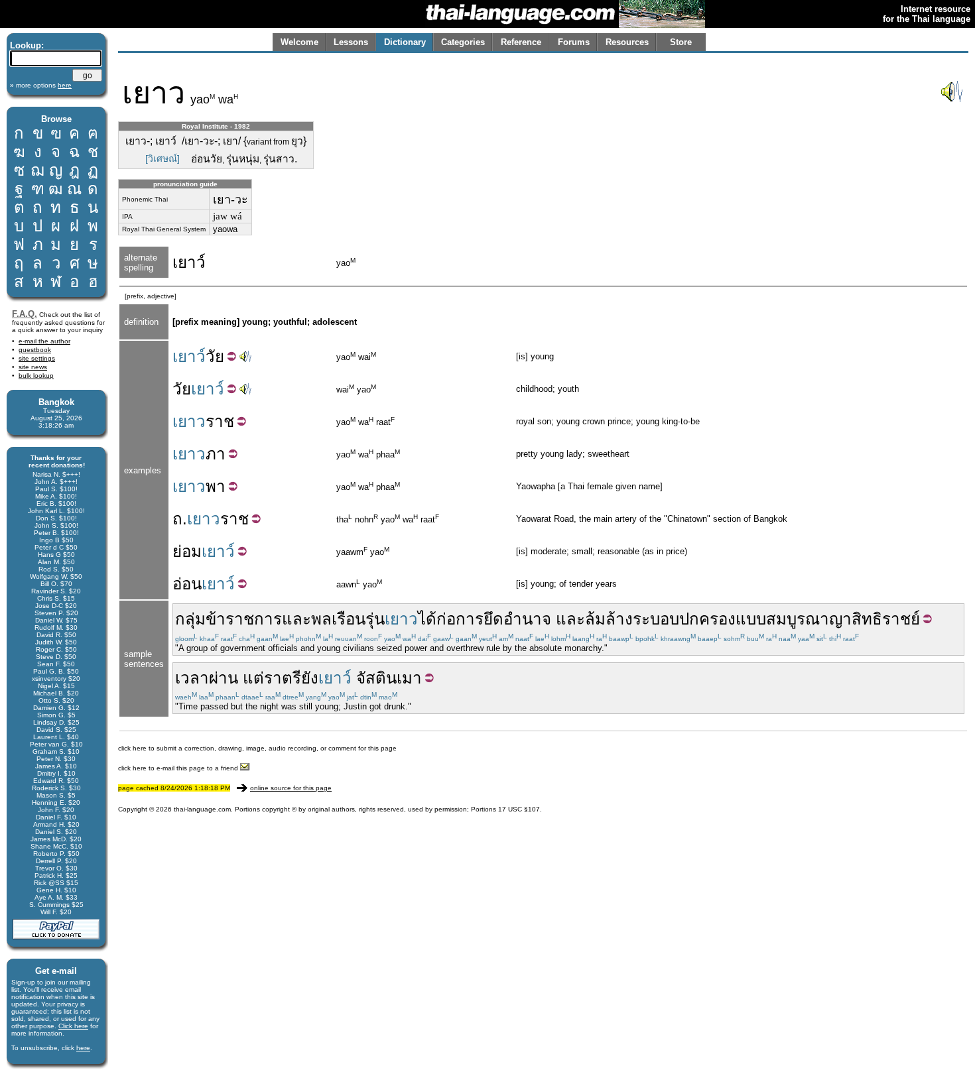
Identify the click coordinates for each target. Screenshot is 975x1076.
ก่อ (446, 619)
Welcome (299, 42)
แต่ (253, 678)
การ (470, 619)
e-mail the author (44, 341)
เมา (409, 678)
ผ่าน (223, 678)
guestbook (35, 349)
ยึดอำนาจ (517, 619)
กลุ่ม (190, 619)
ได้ (427, 619)
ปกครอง (707, 619)
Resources (627, 42)
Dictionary (405, 42)
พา (216, 486)
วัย (215, 356)
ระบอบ (656, 619)
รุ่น (375, 619)
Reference (521, 42)
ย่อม (187, 551)
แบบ (751, 619)
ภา (216, 454)
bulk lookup (36, 375)
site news (33, 367)
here (83, 1047)
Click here (73, 1026)
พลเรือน (338, 619)
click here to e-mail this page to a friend (179, 768)
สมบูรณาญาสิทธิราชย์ (843, 619)
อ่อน (187, 584)
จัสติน (376, 678)
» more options (41, 85)
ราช (220, 421)
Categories (463, 42)
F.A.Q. (24, 314)
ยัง (309, 678)
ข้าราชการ (244, 619)
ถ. (179, 519)
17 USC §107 (519, 809)
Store (681, 42)
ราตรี (282, 678)
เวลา (192, 678)
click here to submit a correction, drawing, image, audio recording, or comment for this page (257, 748)
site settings (37, 358)
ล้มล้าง (609, 619)
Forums (574, 42)
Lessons (351, 42)
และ (296, 619)
